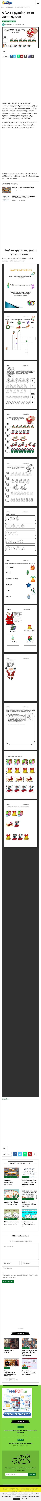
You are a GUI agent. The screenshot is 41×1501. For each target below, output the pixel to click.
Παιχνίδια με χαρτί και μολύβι (20, 1443)
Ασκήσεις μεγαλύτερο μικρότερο (23, 187)
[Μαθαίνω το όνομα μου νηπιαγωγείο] (11, 1214)
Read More (25, 1499)
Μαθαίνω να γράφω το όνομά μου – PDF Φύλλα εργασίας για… (24, 197)
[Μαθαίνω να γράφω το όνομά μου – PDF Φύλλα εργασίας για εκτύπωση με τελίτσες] (6, 198)
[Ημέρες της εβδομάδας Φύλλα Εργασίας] (29, 1194)
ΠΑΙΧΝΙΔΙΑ (7, 1347)
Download (5, 1099)
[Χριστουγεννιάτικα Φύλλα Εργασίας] (11, 1194)
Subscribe (32, 1474)
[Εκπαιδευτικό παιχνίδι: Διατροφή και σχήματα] (29, 1363)
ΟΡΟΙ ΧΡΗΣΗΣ (13, 1492)
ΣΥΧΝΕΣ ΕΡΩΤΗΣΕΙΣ (26, 1492)
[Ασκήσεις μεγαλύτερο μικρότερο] (6, 190)
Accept (17, 1499)
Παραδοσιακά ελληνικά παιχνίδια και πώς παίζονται (20, 1431)
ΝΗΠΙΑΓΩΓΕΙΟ (25, 1177)
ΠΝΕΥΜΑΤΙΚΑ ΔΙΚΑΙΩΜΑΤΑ (29, 1489)
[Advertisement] (20, 79)
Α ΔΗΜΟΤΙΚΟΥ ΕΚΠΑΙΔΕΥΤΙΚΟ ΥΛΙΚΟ (29, 1218)
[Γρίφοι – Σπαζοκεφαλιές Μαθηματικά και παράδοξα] (11, 1363)
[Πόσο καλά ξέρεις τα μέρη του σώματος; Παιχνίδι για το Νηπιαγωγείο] (29, 1343)
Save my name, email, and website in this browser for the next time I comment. (20, 1276)
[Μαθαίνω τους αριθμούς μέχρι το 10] (29, 1214)
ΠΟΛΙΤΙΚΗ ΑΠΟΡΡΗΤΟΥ (11, 1489)
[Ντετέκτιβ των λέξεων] (11, 1343)
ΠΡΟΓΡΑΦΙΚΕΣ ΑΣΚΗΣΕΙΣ (9, 21)
